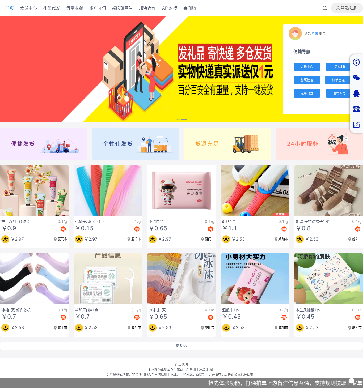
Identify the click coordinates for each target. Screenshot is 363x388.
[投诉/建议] (356, 125)
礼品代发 (51, 8)
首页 (9, 8)
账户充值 (97, 8)
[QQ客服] (356, 93)
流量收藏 (74, 8)
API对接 (169, 8)
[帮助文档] (356, 62)
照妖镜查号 (122, 8)
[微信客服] (356, 78)
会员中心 (28, 8)
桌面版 (189, 8)
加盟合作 (147, 8)
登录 (315, 33)
